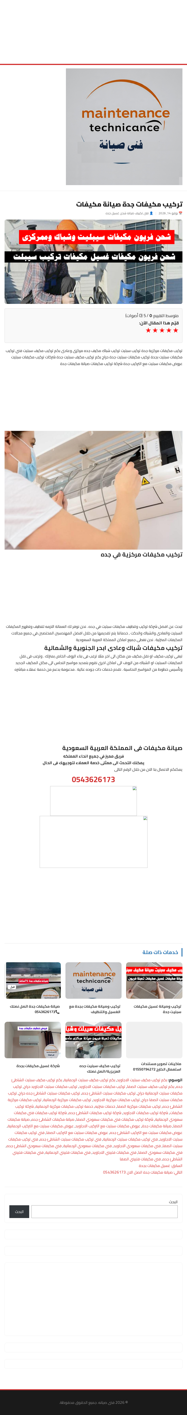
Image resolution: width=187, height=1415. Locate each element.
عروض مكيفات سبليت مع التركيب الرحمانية (41, 1126)
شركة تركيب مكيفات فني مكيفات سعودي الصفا (114, 1119)
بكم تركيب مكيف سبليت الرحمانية (89, 1080)
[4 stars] (154, 329)
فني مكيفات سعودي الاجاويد (137, 1145)
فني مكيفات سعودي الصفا (160, 1152)
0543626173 (93, 779)
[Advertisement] (93, 32)
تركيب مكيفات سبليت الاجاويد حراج (50, 1086)
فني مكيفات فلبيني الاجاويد (114, 1152)
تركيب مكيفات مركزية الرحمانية (67, 1099)
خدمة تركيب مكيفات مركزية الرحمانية (64, 1106)
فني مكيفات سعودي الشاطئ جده (34, 1145)
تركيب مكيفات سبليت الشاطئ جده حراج (49, 1093)
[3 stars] (161, 329)
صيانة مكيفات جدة (156, 1126)
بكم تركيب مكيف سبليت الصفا (150, 1086)
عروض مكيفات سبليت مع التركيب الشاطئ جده (146, 1132)
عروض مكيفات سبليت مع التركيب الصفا (77, 1132)
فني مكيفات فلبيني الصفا (140, 1159)
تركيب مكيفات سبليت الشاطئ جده (109, 1093)
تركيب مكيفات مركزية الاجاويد (116, 1099)
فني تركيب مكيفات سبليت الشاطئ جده (70, 1139)
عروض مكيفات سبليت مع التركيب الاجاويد (107, 1126)
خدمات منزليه (105, 1106)
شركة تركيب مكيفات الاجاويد (145, 1112)
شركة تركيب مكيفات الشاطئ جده (95, 1112)
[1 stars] (175, 329)
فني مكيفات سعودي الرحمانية (87, 1145)
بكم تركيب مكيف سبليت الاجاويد (142, 1080)
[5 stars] (148, 329)
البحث (173, 1201)
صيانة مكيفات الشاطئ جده (52, 1119)
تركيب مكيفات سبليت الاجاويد (102, 1086)
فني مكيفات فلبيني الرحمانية (68, 1152)
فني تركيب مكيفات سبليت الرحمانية (130, 1139)
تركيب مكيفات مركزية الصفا (139, 1106)
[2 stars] (168, 329)
